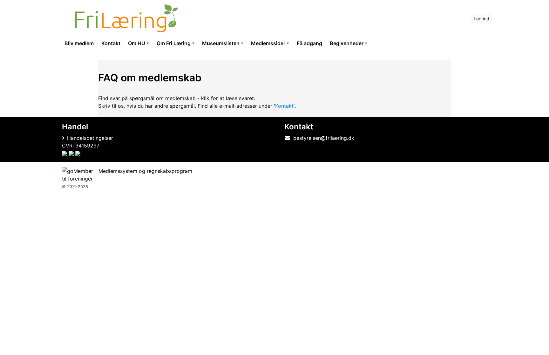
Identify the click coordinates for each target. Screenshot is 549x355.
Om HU (136, 43)
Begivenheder (346, 43)
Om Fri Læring (174, 43)
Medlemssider (268, 43)
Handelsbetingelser (90, 138)
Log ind (481, 18)
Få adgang (309, 43)
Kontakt (110, 43)
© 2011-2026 (75, 186)
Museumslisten (221, 43)
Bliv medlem (79, 43)
